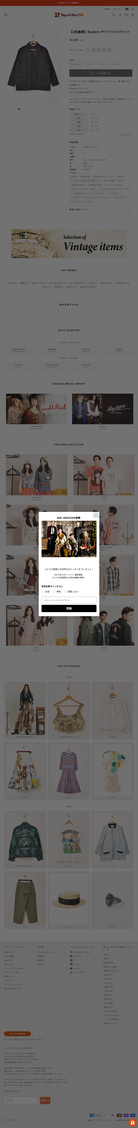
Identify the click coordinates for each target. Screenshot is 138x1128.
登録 (69, 608)
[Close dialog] (96, 515)
